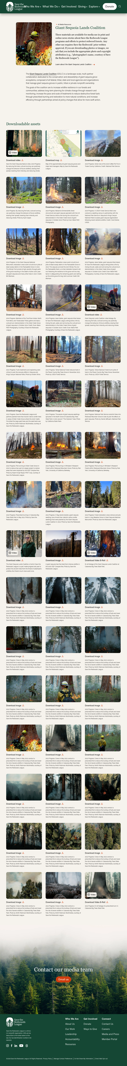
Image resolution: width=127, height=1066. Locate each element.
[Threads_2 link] (26, 1045)
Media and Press (110, 1034)
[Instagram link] (7, 1045)
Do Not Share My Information (83, 1059)
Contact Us (107, 1023)
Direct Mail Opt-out (101, 1059)
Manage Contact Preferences (63, 1059)
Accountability (72, 1039)
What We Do (50, 6)
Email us (63, 979)
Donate (109, 6)
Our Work (70, 1028)
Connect (106, 1018)
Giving (82, 6)
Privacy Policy (47, 1059)
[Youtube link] (21, 1045)
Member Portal (109, 1039)
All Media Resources (64, 24)
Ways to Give (90, 1028)
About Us (70, 1023)
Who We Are (31, 6)
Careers (106, 1028)
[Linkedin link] (16, 1045)
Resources (70, 1044)
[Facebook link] (11, 1045)
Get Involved (69, 6)
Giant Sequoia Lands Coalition (43, 73)
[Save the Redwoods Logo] (15, 1022)
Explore (93, 6)
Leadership (71, 1034)
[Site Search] (120, 6)
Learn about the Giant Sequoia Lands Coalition (73, 64)
